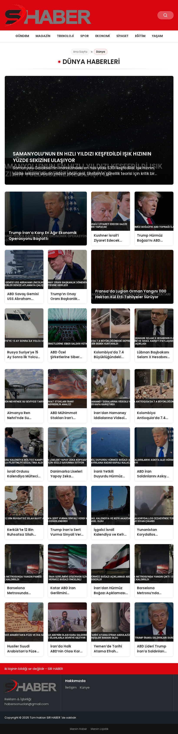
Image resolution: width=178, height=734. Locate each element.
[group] (89, 130)
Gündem (22, 36)
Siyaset (122, 36)
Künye (85, 687)
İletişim (71, 687)
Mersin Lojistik (99, 729)
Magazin (43, 36)
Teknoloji (65, 36)
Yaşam (157, 36)
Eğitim (140, 36)
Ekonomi (102, 36)
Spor (84, 36)
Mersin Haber (78, 729)
